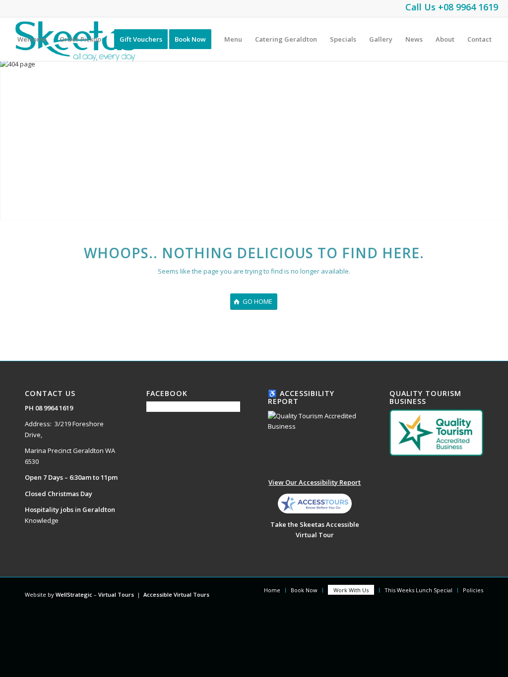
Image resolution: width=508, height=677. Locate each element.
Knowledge (42, 520)
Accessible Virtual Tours (176, 594)
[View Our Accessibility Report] (315, 441)
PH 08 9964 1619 (49, 407)
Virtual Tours (116, 594)
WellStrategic (74, 594)
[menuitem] (32, 39)
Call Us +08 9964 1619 (451, 7)
